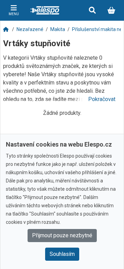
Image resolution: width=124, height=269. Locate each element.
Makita (57, 29)
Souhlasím (62, 254)
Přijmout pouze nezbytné (62, 235)
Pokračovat (101, 99)
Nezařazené (30, 29)
